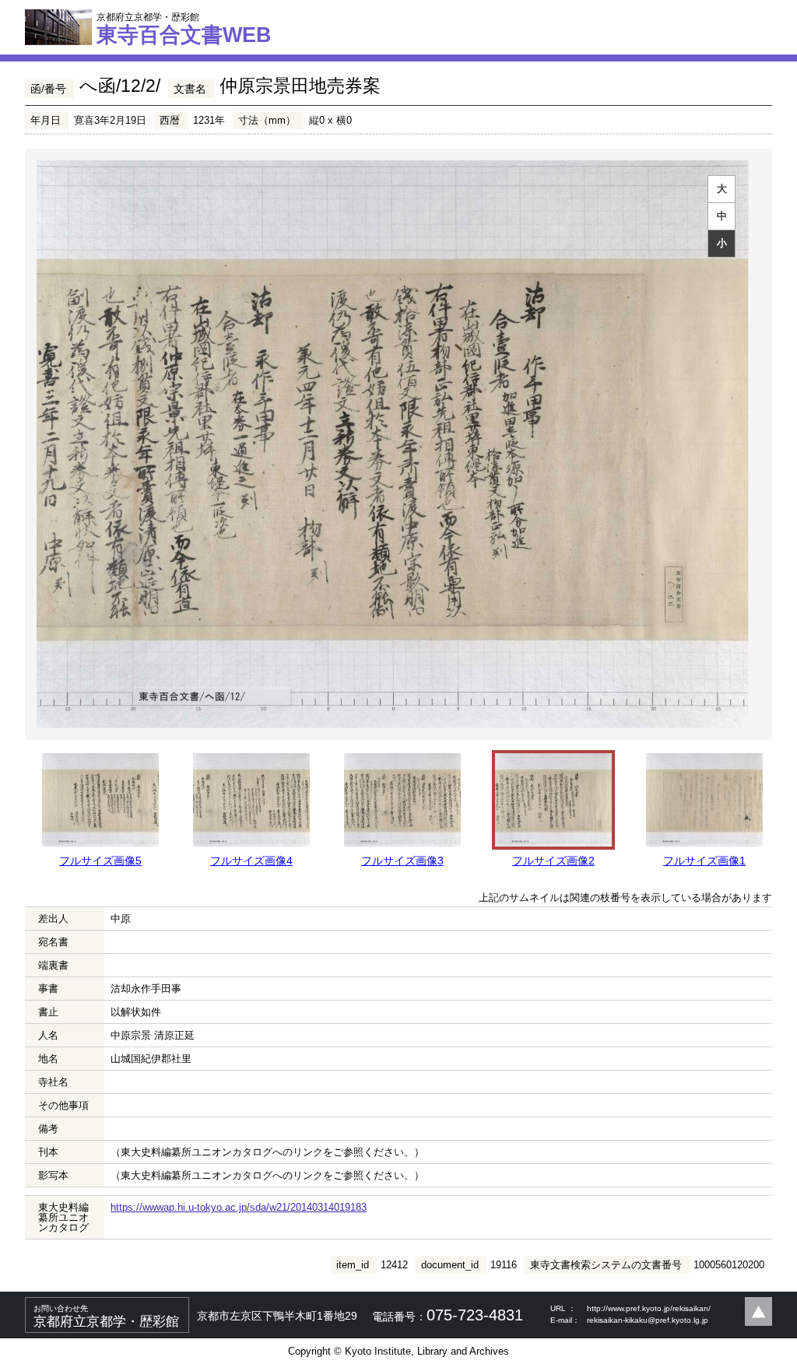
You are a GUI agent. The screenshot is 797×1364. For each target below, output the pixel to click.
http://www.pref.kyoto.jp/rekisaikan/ (649, 1308)
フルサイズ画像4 (251, 860)
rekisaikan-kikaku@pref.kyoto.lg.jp (647, 1320)
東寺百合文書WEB (184, 29)
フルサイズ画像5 (100, 860)
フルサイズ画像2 (553, 860)
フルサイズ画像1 (704, 860)
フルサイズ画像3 (402, 860)
